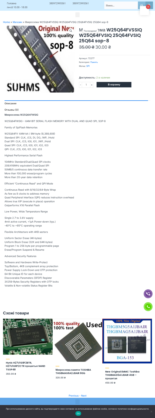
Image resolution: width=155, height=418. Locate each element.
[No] (151, 411)
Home (6, 22)
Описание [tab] (10, 103)
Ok (78, 413)
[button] (77, 14)
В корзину (114, 84)
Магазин (17, 22)
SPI (88, 66)
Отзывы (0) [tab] (12, 109)
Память (94, 62)
